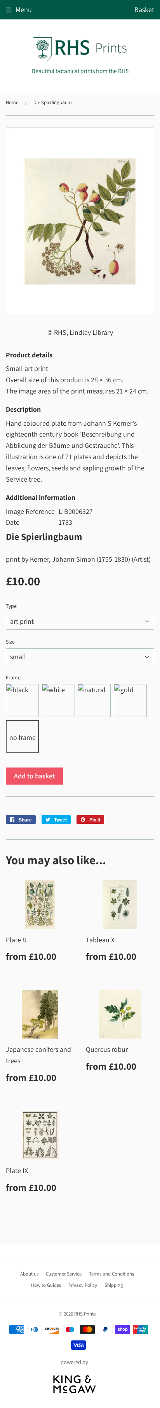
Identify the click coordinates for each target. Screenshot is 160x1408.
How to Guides (46, 1285)
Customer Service (64, 1274)
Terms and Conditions (111, 1274)
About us (29, 1274)
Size (10, 641)
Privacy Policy (82, 1285)
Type (11, 605)
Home (12, 102)
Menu (24, 9)
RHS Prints (85, 1314)
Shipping (113, 1285)
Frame (13, 677)
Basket (144, 9)
